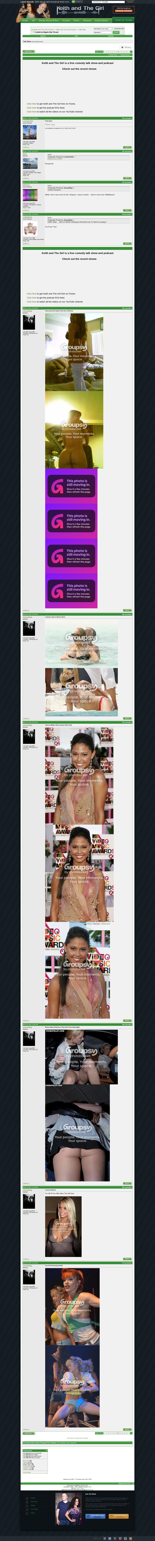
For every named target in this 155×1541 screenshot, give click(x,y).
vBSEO (78, 1488)
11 (127, 52)
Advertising (34, 1501)
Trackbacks (26, 1466)
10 (124, 52)
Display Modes (125, 55)
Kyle (25, 154)
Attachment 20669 (55, 159)
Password (97, 32)
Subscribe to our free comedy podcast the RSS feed (119, 1516)
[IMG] (24, 1463)
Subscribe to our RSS (130, 1538)
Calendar (111, 36)
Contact (33, 1498)
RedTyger (90, 1489)
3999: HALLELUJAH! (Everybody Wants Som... (52, 2)
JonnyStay (27, 311)
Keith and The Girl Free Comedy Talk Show (80, 10)
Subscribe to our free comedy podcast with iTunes (95, 1516)
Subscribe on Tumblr (115, 1538)
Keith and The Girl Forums (43, 29)
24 (127, 47)
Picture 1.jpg (50, 124)
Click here (31, 104)
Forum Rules (27, 1472)
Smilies (25, 1462)
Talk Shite (82, 29)
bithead (26, 185)
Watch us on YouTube (120, 1538)
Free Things (34, 1509)
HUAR (33, 1513)
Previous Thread (73, 1438)
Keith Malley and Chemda (35, 12)
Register (43, 36)
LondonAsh (28, 121)
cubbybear (27, 217)
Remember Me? (119, 28)
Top (133, 1483)
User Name (97, 28)
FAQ (76, 36)
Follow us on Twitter (109, 1538)
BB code (25, 1460)
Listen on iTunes (123, 20)
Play (77, 1)
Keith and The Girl (124, 1483)
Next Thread (83, 1438)
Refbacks (26, 1469)
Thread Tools (113, 55)
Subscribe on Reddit (125, 1538)
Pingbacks (26, 1468)
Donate (33, 1505)
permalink (128, 118)
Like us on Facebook (104, 1538)
